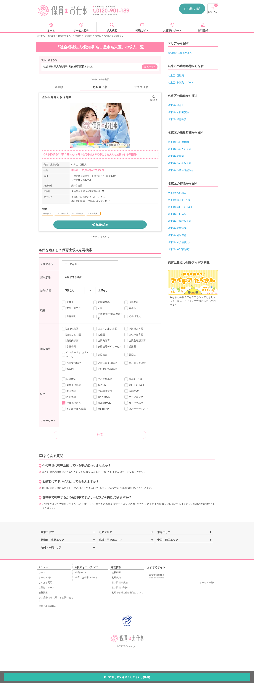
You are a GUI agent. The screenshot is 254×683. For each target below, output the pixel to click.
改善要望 (43, 592)
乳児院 (132, 354)
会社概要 (116, 572)
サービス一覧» (207, 582)
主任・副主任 (73, 308)
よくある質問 (45, 582)
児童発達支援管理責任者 (110, 316)
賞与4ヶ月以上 (136, 379)
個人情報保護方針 (121, 582)
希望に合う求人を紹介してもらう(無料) (127, 677)
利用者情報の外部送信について (127, 592)
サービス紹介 (45, 577)
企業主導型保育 (137, 340)
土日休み (71, 391)
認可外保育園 (136, 334)
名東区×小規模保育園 (179, 221)
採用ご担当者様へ (48, 606)
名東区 (98, 36)
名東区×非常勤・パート (181, 82)
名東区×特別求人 (177, 193)
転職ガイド (80, 572)
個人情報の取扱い (121, 587)
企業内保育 (104, 340)
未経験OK (134, 391)
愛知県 (78, 36)
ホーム (42, 572)
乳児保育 (71, 396)
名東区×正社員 (176, 75)
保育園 (70, 368)
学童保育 (71, 346)
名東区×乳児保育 (177, 235)
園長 (100, 308)
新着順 (59, 87)
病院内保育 (72, 340)
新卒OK (102, 385)
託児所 (132, 346)
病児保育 (102, 354)
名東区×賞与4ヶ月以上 (180, 200)
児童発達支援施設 (107, 362)
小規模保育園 (105, 391)
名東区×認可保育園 (178, 142)
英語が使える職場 (76, 408)
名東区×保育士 (176, 105)
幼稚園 (101, 334)
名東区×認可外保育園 (179, 163)
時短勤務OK (104, 402)
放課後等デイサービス (110, 346)
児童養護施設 (73, 362)
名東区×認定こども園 (179, 149)
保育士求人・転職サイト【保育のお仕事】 (54, 36)
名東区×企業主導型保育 (181, 170)
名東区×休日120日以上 (180, 207)
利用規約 (116, 577)
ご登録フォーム (46, 587)
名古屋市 (88, 36)
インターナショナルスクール (79, 354)
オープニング (136, 396)
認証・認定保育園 (107, 328)
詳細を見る (102, 224)
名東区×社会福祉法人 (179, 242)
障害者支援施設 (137, 362)
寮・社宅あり (136, 402)
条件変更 (151, 67)
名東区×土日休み (177, 214)
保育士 (70, 302)
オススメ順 (141, 87)
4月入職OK (104, 396)
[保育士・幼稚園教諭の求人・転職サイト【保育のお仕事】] (63, 10)
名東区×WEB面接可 (178, 249)
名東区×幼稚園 (176, 156)
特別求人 (71, 379)
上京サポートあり (138, 408)
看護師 (132, 308)
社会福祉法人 (73, 402)
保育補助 (71, 316)
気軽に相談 (193, 8)
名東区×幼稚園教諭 (178, 112)
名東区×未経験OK (177, 228)
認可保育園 (72, 328)
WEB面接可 (104, 408)
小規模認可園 (136, 328)
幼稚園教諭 (104, 302)
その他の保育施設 (107, 368)
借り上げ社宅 (73, 385)
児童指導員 (135, 316)
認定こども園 (73, 334)
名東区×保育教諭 (177, 119)
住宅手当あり (105, 379)
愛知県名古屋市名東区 (180, 52)
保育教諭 (133, 302)
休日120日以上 (137, 385)
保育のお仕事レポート (86, 577)
